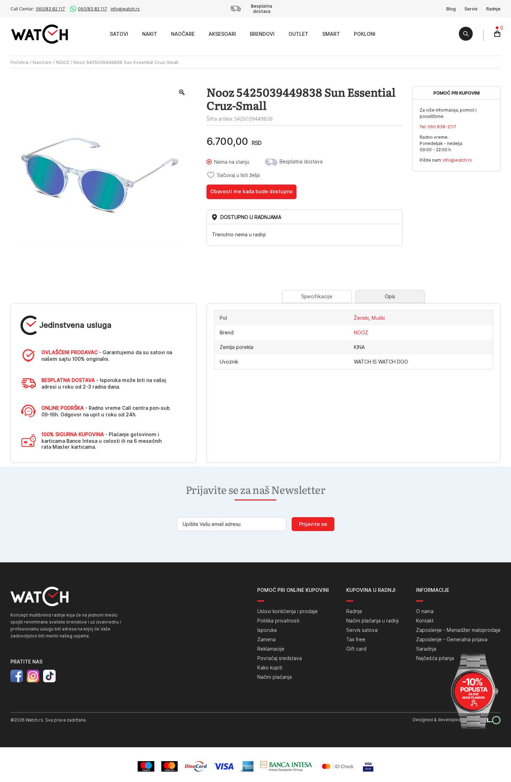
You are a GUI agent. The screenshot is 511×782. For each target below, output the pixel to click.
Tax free (355, 639)
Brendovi (262, 34)
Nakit (149, 34)
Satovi (119, 34)
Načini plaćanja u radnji (372, 621)
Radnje (493, 8)
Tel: (438, 126)
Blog (451, 8)
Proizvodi (95, 33)
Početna (19, 62)
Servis (471, 8)
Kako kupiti (269, 667)
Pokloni (364, 34)
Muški (378, 318)
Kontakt (424, 621)
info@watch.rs (125, 8)
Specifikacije (316, 296)
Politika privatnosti (278, 621)
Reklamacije (270, 649)
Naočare (183, 34)
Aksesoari (222, 34)
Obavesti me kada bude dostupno (251, 191)
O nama (424, 611)
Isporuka (267, 630)
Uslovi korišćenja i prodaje (287, 611)
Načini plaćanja (274, 677)
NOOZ (62, 62)
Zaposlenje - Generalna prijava (451, 639)
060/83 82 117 (50, 8)
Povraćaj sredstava (279, 658)
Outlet (298, 34)
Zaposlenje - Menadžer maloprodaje (458, 630)
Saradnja (426, 649)
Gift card (356, 649)
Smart (331, 34)
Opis (390, 296)
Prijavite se (313, 524)
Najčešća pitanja (435, 658)
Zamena (266, 639)
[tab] (317, 296)
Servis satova (362, 630)
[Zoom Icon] (182, 92)
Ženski (361, 318)
